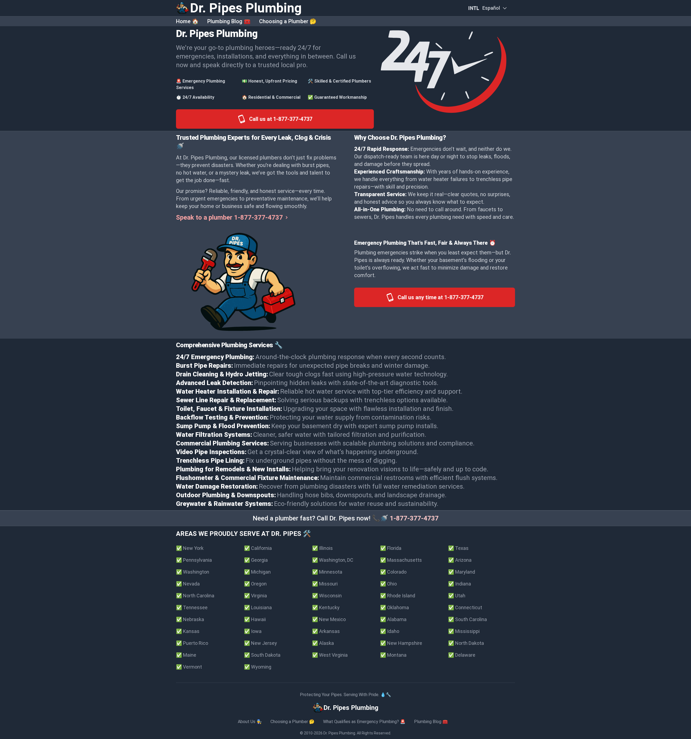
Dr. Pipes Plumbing (339, 733)
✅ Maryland (461, 572)
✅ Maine (186, 655)
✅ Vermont (189, 667)
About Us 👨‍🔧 (250, 721)
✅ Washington (192, 572)
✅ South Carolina (467, 619)
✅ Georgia (256, 560)
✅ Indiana (459, 584)
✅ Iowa (253, 631)
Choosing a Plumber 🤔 (287, 21)
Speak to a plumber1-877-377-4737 (229, 217)
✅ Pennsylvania (194, 560)
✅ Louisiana (258, 607)
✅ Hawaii (255, 619)
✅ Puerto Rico (192, 643)
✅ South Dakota (262, 655)
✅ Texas (458, 548)
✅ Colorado (393, 572)
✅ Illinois (322, 548)
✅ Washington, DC (332, 560)
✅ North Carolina (195, 595)
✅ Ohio (388, 584)
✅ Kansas (187, 631)
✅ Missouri (325, 584)
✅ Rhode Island (397, 595)
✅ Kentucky (326, 607)
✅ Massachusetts (401, 560)
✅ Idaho (389, 631)
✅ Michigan (257, 572)
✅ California (258, 548)
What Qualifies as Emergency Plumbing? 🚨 (364, 721)
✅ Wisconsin (327, 595)
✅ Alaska (323, 643)
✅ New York (190, 548)
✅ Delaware (461, 655)
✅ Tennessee (192, 607)
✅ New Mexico (329, 619)
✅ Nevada (188, 584)
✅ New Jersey (260, 643)
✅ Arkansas (326, 631)
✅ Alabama (393, 619)
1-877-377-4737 (414, 518)
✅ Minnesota (327, 572)
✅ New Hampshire (401, 643)
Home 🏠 (187, 21)
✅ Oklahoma (394, 607)
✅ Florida (390, 548)
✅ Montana (393, 655)
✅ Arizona (460, 560)
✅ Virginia (255, 595)
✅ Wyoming (257, 667)
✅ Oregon (255, 584)
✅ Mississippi (464, 631)
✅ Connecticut (465, 607)
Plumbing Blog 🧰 (228, 21)
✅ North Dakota (466, 643)
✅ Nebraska (190, 619)
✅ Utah (456, 595)
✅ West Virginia (330, 655)
